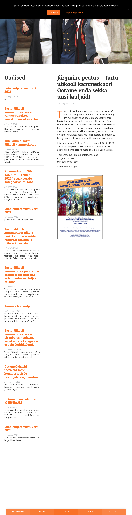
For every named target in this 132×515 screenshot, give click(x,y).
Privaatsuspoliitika (73, 12)
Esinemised (18, 512)
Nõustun (53, 12)
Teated (42, 512)
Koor (66, 512)
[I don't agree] (128, 9)
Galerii (90, 512)
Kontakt (114, 512)
